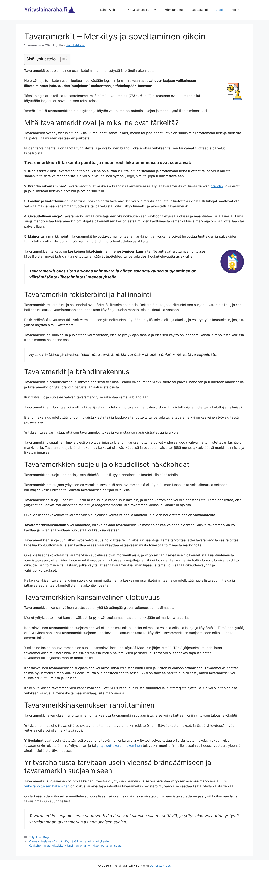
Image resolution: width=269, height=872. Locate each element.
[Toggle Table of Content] (62, 59)
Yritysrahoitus (174, 10)
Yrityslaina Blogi (39, 837)
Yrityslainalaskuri (139, 10)
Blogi (219, 10)
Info (233, 10)
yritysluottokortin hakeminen (119, 746)
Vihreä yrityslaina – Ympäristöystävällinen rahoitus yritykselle (69, 841)
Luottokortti (199, 10)
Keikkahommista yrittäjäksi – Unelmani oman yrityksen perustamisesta (75, 845)
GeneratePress (160, 865)
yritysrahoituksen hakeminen (47, 786)
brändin (217, 186)
